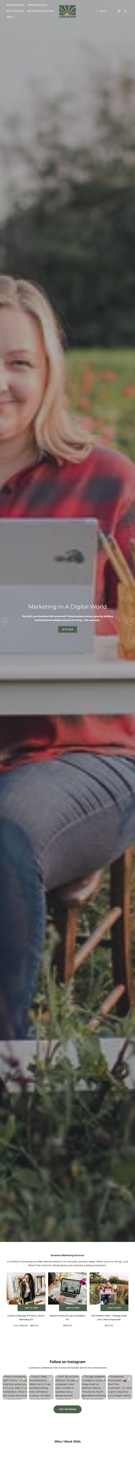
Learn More (67, 629)
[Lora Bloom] (67, 11)
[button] (4, 621)
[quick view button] (12, 1308)
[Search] (97, 11)
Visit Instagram (67, 1409)
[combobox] (104, 11)
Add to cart (31, 1308)
